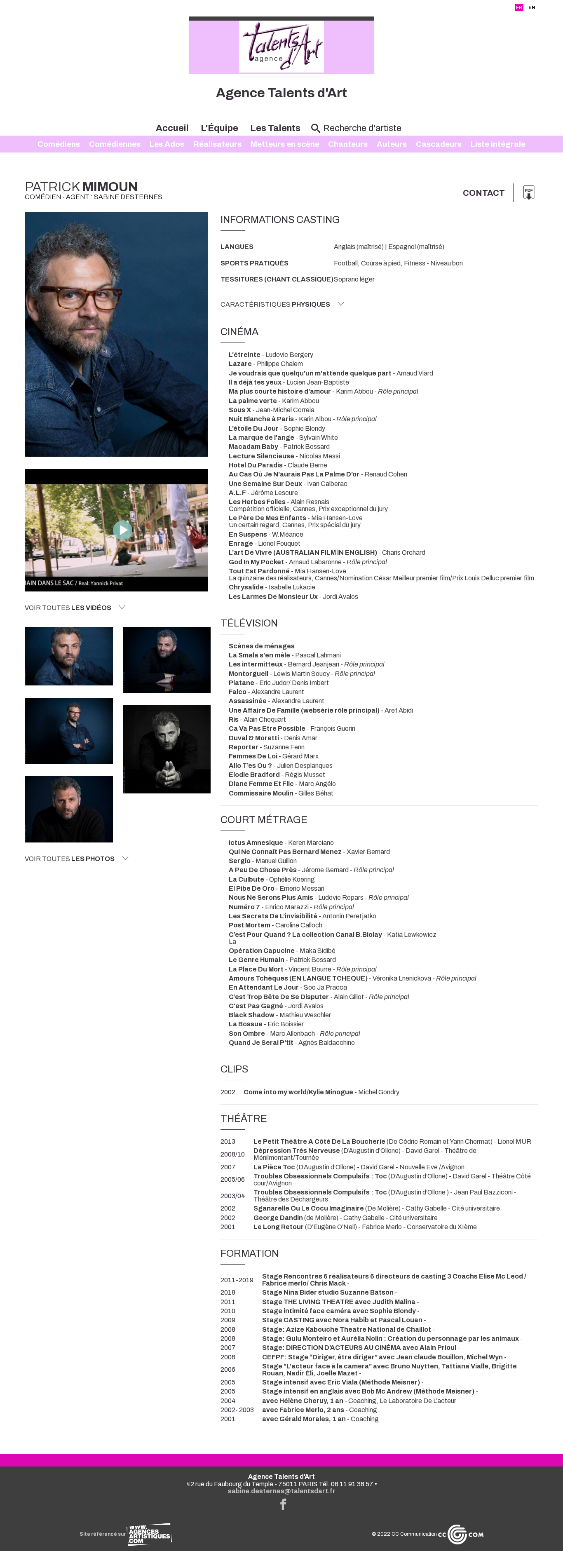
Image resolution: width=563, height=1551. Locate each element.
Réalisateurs (217, 144)
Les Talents (275, 128)
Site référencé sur (103, 1534)
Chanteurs (348, 144)
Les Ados (167, 144)
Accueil (172, 128)
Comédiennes (115, 144)
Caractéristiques (275, 304)
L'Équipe (219, 128)
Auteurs (392, 144)
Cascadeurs (439, 144)
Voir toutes (68, 607)
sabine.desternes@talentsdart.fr (281, 1491)
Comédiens (59, 144)
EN (531, 7)
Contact (484, 192)
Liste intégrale (498, 144)
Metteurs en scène (285, 144)
